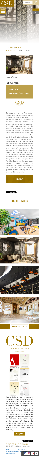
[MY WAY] (19, 280)
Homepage (9, 47)
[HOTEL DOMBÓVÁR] (19, 250)
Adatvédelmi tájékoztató (13, 450)
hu (35, 13)
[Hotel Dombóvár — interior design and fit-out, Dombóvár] (19, 64)
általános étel (11, 50)
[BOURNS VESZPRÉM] (19, 222)
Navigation (19, 434)
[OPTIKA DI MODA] (19, 310)
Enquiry (19, 179)
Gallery (18, 47)
